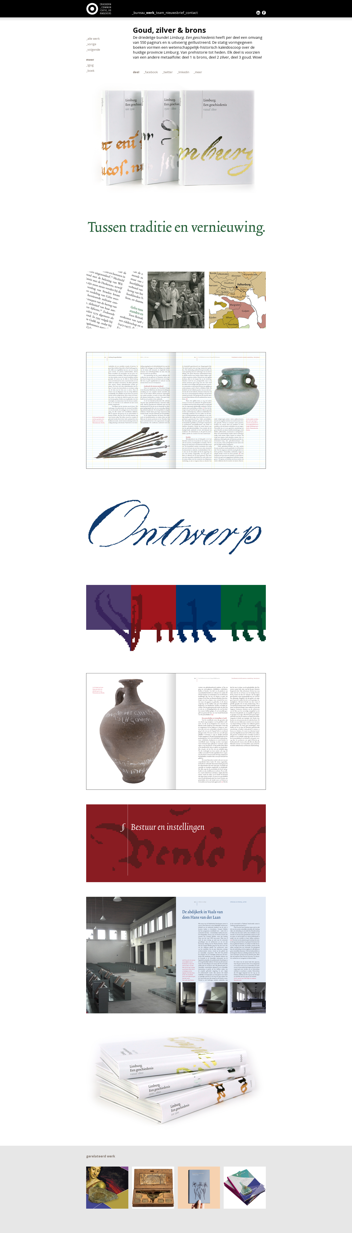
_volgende (93, 50)
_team (159, 12)
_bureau (138, 12)
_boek (90, 71)
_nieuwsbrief (174, 12)
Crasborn (99, 9)
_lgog (90, 65)
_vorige (91, 44)
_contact (191, 12)
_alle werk (93, 39)
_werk (149, 12)
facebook (264, 13)
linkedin (258, 13)
